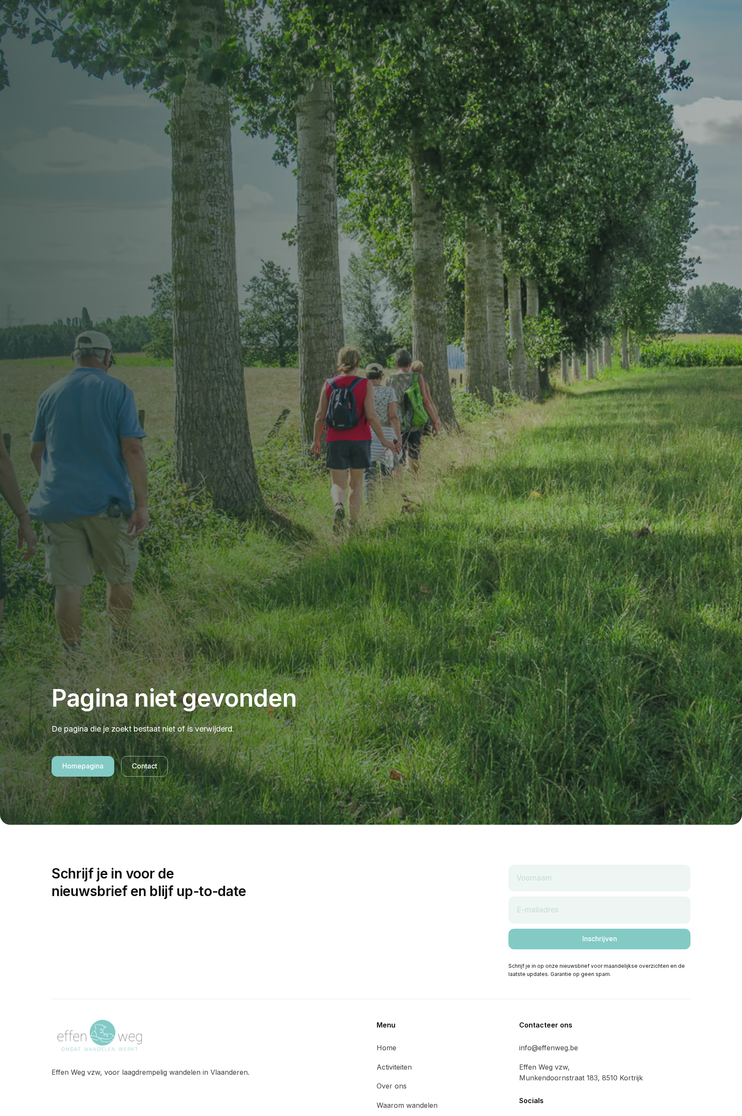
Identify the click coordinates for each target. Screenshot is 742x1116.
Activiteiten (394, 1067)
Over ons (392, 1086)
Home (386, 1047)
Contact (144, 766)
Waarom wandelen (407, 1105)
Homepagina (82, 766)
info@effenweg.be (548, 1047)
